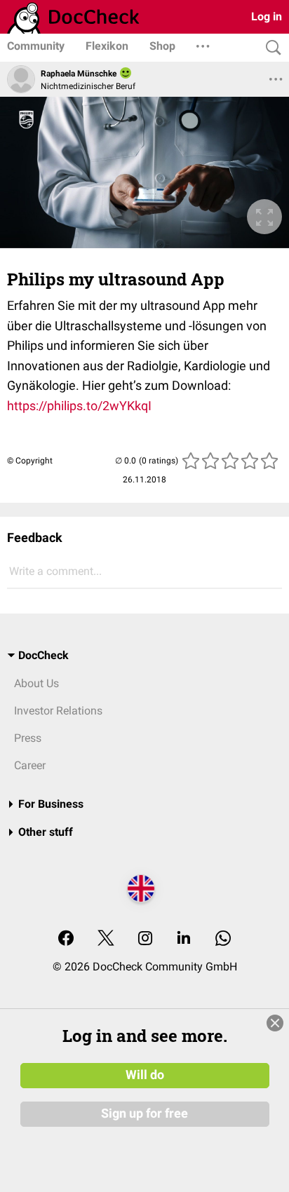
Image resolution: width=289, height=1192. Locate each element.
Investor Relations (58, 710)
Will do (145, 1075)
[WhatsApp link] (223, 939)
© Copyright (30, 461)
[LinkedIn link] (183, 939)
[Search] (270, 48)
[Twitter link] (106, 939)
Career (30, 765)
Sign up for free (144, 1113)
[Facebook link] (66, 939)
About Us (36, 683)
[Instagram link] (145, 939)
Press (27, 738)
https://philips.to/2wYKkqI (79, 405)
